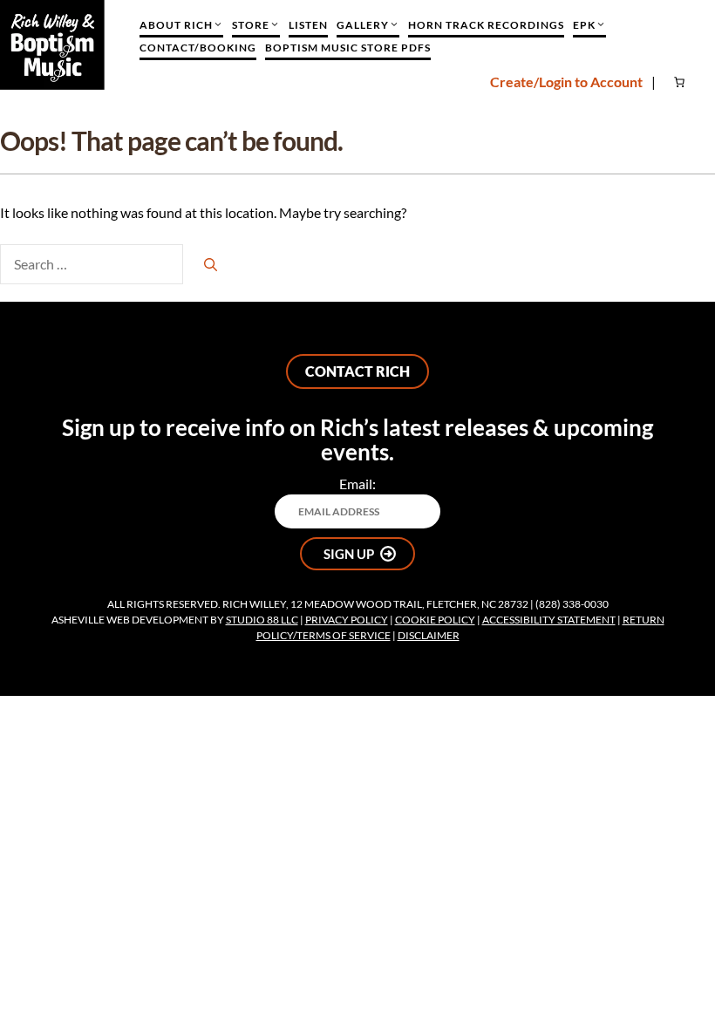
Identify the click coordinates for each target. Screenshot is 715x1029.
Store (250, 24)
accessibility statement (549, 619)
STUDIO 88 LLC (262, 619)
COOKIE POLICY (435, 619)
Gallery (363, 24)
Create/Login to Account (566, 81)
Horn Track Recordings (486, 24)
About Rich (176, 24)
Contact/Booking (198, 47)
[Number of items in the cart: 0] (681, 82)
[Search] (210, 264)
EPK (584, 24)
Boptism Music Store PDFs (348, 47)
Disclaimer (429, 635)
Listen (308, 24)
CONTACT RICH (357, 371)
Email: (357, 483)
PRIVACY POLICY (346, 619)
